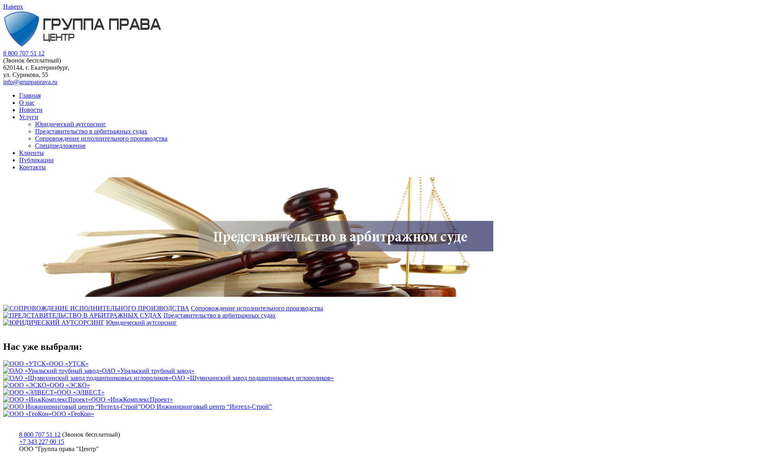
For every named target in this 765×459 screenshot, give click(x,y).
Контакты (32, 167)
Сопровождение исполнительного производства (101, 138)
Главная (30, 95)
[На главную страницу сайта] (83, 46)
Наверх (13, 6)
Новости (31, 109)
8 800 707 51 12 (24, 53)
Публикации (36, 160)
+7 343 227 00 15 (41, 441)
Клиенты (31, 152)
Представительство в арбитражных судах (91, 131)
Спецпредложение (60, 145)
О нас (27, 102)
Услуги (28, 117)
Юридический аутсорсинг (70, 124)
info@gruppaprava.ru (30, 81)
